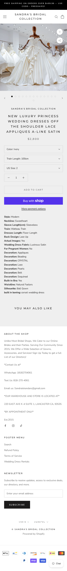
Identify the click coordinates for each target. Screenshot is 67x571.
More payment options (33, 208)
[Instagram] (13, 426)
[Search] (56, 16)
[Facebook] (5, 426)
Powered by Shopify (33, 533)
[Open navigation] (5, 16)
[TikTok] (21, 426)
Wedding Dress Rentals (16, 461)
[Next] (62, 98)
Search (7, 444)
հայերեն (39, 522)
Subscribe (17, 504)
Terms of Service (13, 456)
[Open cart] (62, 16)
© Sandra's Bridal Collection (33, 529)
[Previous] (4, 98)
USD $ (22, 522)
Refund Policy (11, 450)
